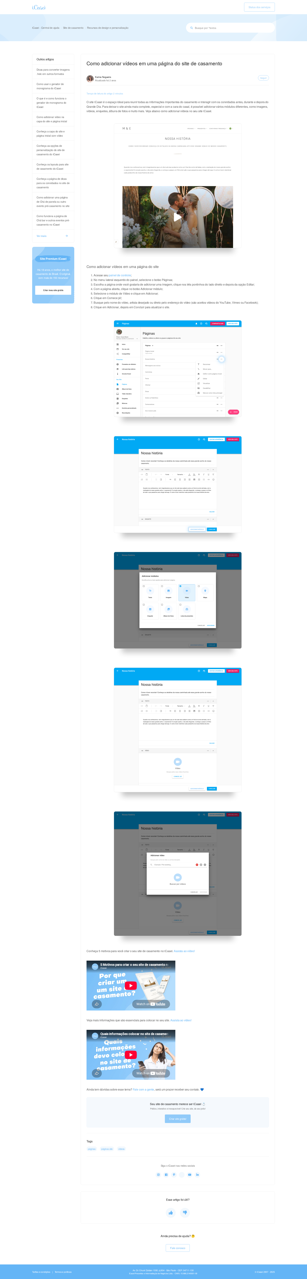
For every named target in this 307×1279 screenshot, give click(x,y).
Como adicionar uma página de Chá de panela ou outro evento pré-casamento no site (53, 202)
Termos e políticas (63, 1271)
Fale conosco (177, 1248)
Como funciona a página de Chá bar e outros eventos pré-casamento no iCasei (53, 220)
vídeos (121, 1148)
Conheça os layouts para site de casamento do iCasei (53, 166)
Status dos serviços (259, 7)
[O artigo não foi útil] (185, 1213)
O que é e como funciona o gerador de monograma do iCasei (51, 103)
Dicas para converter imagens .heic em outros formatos (53, 72)
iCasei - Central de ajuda (45, 27)
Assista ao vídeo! (184, 951)
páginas (92, 1148)
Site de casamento (73, 27)
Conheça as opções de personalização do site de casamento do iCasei (51, 150)
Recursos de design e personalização (107, 27)
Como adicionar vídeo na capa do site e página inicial (52, 119)
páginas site (107, 1148)
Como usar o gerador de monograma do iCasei (50, 86)
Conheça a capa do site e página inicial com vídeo (51, 133)
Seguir (263, 77)
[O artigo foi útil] (171, 1213)
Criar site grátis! (177, 1119)
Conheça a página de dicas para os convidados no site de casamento (53, 183)
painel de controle (120, 275)
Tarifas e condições (41, 1271)
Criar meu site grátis (53, 290)
